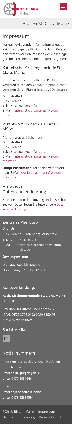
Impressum (16, 36)
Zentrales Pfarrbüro (20, 222)
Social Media (14, 329)
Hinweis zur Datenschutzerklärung (24, 189)
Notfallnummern (19, 353)
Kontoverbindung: (19, 287)
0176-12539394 (22, 397)
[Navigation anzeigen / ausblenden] (63, 6)
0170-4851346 (21, 378)
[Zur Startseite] (21, 9)
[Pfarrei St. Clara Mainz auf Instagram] (6, 338)
